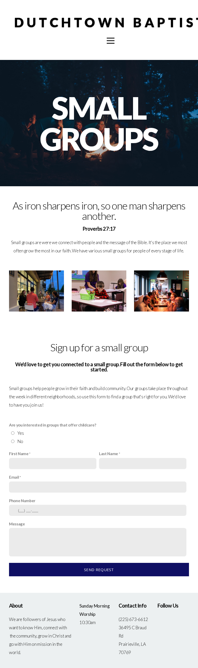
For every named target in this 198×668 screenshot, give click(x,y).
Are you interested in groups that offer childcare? (52, 425)
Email (14, 477)
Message (17, 524)
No (20, 441)
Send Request (99, 569)
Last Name (108, 453)
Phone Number (22, 500)
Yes (20, 433)
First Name (19, 453)
